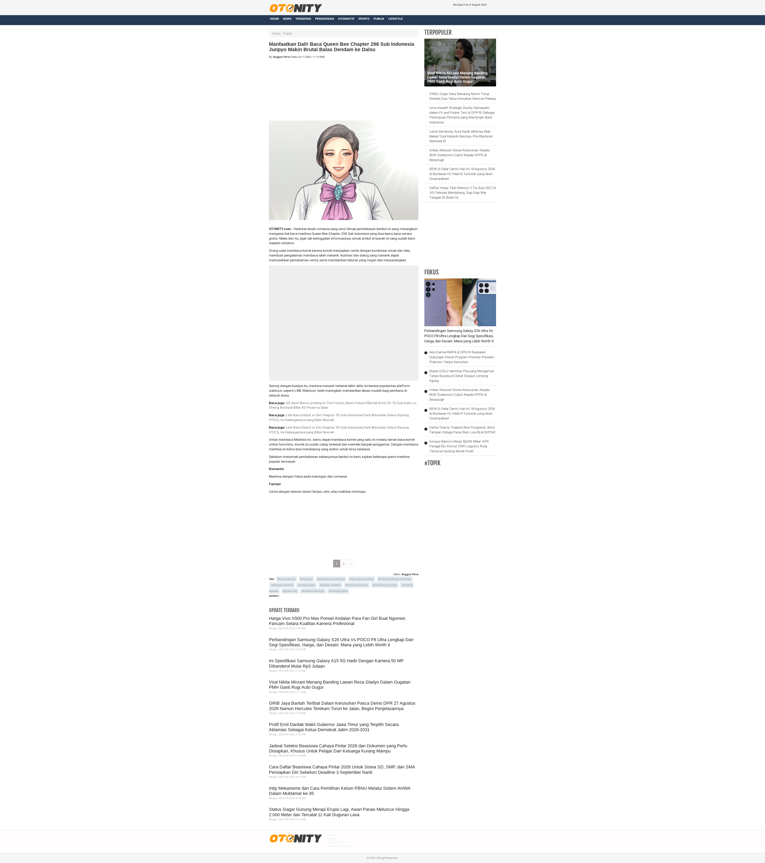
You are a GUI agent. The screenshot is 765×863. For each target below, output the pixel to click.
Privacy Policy (335, 842)
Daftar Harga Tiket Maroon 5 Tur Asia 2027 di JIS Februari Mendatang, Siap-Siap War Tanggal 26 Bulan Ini (462, 193)
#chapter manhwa (330, 585)
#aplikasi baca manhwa (331, 579)
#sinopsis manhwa (282, 585)
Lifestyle (395, 19)
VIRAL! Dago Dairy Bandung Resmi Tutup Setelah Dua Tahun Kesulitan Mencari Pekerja (462, 96)
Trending (303, 19)
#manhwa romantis (357, 585)
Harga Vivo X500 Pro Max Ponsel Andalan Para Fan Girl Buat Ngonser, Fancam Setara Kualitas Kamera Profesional (337, 621)
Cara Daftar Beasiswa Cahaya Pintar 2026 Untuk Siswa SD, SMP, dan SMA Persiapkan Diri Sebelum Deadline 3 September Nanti (342, 769)
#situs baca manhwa (362, 579)
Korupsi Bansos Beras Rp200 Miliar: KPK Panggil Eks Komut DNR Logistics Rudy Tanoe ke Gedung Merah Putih (459, 446)
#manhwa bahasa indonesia (395, 579)
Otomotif (346, 19)
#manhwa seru (306, 585)
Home (274, 19)
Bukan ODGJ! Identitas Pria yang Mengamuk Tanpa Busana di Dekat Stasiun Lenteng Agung (461, 376)
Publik (379, 19)
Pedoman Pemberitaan (340, 846)
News (287, 19)
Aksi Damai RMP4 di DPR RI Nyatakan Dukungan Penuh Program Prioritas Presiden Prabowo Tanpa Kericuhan (461, 357)
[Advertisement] (343, 90)
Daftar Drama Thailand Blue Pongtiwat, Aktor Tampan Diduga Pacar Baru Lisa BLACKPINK (462, 429)
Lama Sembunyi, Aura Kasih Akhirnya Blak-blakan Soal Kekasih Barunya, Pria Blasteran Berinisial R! (461, 136)
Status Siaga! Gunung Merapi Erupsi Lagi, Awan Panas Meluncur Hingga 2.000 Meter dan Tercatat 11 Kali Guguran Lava (339, 812)
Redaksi (332, 835)
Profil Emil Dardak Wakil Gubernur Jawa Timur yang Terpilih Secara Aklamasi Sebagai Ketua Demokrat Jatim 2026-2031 (334, 727)
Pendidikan (324, 19)
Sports (364, 19)
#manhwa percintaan (385, 585)
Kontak (331, 838)
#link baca (306, 579)
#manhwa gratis (338, 591)
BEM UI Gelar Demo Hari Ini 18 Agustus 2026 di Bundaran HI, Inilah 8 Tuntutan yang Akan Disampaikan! (462, 174)
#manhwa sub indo (313, 591)
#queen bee (290, 591)
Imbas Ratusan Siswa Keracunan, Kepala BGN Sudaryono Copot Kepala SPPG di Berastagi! (459, 155)
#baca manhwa (286, 579)
